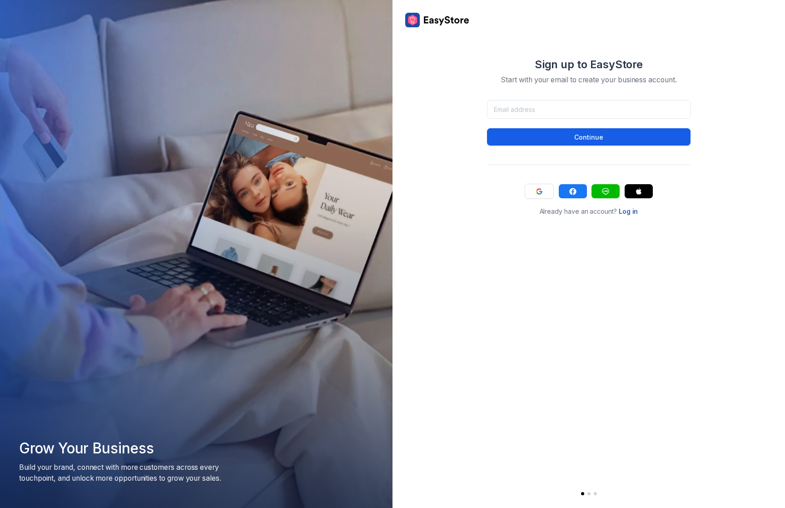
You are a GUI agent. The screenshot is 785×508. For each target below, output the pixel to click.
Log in (628, 211)
